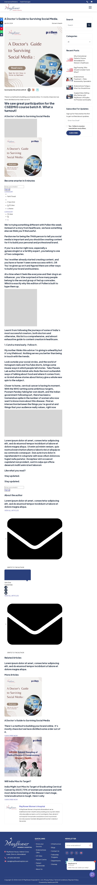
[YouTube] (81, 853)
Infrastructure (56, 844)
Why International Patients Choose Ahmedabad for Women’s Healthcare (81, 59)
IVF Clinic (39, 856)
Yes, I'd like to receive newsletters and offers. (77, 127)
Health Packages (25, 2)
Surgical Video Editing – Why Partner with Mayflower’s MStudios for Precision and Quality (82, 96)
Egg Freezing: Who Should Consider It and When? (82, 70)
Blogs (53, 847)
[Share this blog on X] (1, 22)
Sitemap (54, 864)
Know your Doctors (39, 845)
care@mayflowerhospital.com (17, 861)
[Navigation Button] (90, 7)
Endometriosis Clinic (41, 851)
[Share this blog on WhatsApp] (1, 31)
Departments (56, 861)
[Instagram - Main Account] (72, 853)
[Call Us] (87, 2)
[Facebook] (67, 853)
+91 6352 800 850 (13, 858)
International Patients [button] (11, 2)
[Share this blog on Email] (1, 34)
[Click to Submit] (91, 845)
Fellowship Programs (55, 856)
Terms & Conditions (60, 880)
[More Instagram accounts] (73, 854)
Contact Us (55, 851)
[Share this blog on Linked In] (1, 25)
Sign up (7, 189)
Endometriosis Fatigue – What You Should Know (82, 87)
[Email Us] (92, 2)
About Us (39, 869)
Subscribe (73, 133)
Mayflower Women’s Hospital (32, 806)
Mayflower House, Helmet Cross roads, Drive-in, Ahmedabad (17, 853)
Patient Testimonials (40, 864)
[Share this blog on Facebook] (1, 19)
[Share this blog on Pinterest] (1, 28)
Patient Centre (41, 860)
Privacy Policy (48, 880)
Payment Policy (73, 880)
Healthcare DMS (52, 882)
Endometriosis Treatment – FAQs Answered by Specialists (82, 79)
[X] (76, 853)
